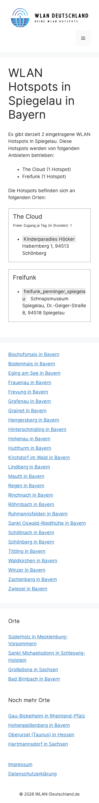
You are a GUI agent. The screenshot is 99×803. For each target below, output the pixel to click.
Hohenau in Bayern (29, 438)
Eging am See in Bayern (34, 373)
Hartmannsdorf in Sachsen (38, 744)
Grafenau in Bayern (29, 401)
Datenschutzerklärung (32, 774)
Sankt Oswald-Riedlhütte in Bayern (47, 523)
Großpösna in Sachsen (33, 669)
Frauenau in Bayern (29, 382)
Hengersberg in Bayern (33, 420)
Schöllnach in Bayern (31, 532)
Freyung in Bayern (28, 392)
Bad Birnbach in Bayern (34, 679)
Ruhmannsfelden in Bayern (38, 513)
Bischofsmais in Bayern (33, 354)
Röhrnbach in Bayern (31, 504)
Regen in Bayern (26, 485)
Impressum (20, 764)
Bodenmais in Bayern (31, 363)
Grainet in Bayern (27, 410)
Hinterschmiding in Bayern (37, 429)
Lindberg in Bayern (29, 467)
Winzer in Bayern (26, 570)
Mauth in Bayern (26, 476)
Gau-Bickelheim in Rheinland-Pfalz (46, 716)
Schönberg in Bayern (31, 542)
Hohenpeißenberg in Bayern (39, 725)
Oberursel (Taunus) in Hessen (41, 734)
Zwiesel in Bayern (27, 588)
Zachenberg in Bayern (32, 579)
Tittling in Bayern (26, 551)
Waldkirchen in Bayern (32, 560)
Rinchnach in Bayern (30, 495)
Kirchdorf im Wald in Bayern (39, 457)
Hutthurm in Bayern (29, 448)
